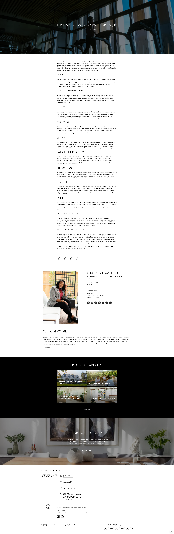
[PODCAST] (127, 528)
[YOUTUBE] (99, 302)
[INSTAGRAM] (92, 302)
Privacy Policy (121, 525)
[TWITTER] (95, 302)
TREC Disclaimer (61, 510)
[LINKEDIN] (110, 302)
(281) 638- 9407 (68, 476)
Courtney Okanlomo (68, 246)
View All (87, 409)
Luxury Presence (74, 525)
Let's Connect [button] (87, 450)
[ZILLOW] (103, 302)
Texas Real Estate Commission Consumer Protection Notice (71, 507)
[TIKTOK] (88, 302)
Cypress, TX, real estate (64, 248)
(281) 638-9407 (91, 279)
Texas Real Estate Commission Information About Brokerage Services (74, 508)
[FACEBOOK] (106, 302)
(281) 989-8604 (114, 279)
